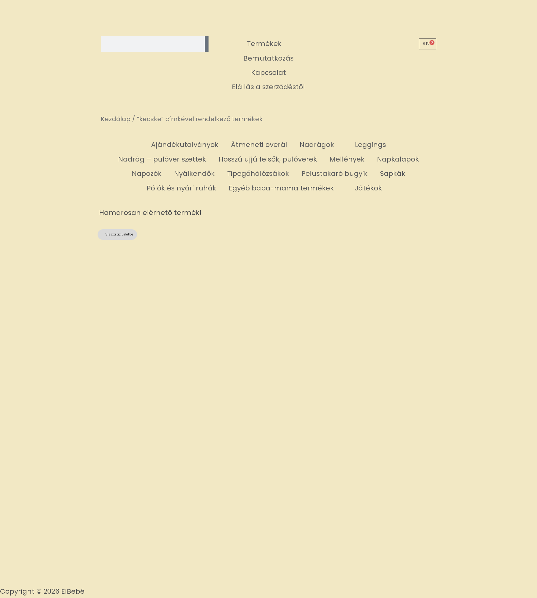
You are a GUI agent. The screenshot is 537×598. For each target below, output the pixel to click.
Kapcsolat (268, 72)
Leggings (370, 144)
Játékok (368, 188)
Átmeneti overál (259, 144)
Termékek (264, 43)
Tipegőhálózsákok (258, 173)
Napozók (147, 173)
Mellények (347, 159)
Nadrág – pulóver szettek (162, 159)
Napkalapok (398, 159)
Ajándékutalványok (184, 144)
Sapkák (392, 173)
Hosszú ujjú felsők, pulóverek (267, 159)
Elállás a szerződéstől (268, 87)
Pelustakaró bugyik (334, 173)
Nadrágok (317, 144)
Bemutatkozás (268, 58)
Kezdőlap (116, 119)
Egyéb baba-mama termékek (281, 188)
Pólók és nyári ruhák (181, 188)
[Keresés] (207, 44)
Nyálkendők (194, 173)
